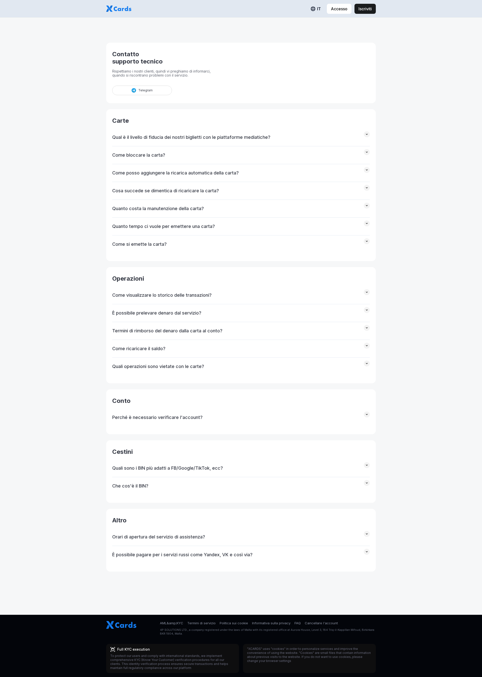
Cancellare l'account (321, 623)
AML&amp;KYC (171, 623)
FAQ (297, 623)
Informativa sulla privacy (271, 623)
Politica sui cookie (234, 623)
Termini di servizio (201, 623)
